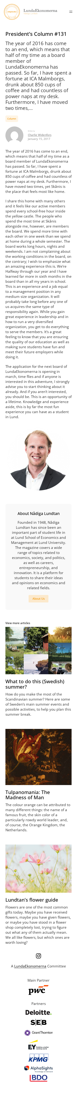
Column (11, 118)
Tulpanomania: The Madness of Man (27, 795)
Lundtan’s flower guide (31, 899)
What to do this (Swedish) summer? (34, 684)
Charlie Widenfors (39, 135)
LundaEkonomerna (30, 966)
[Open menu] (71, 12)
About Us (39, 598)
